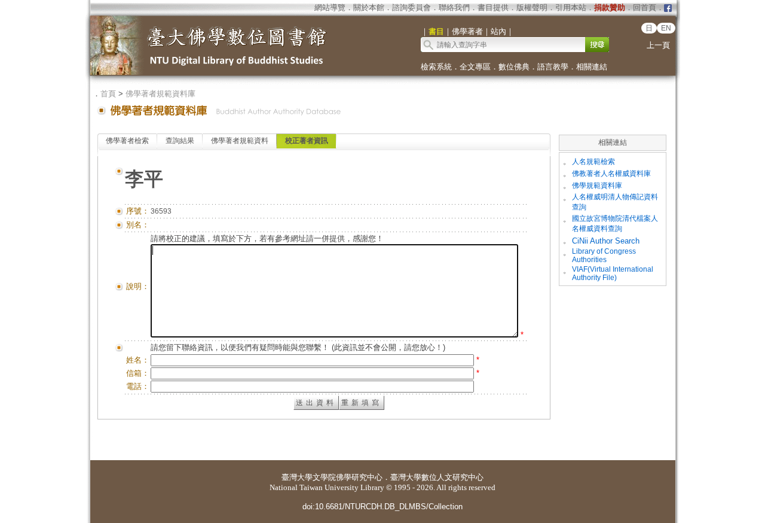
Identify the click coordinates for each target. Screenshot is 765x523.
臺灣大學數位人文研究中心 (437, 477)
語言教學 (552, 66)
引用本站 (570, 7)
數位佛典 (514, 66)
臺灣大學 (297, 477)
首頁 (108, 93)
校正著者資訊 (306, 140)
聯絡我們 (454, 7)
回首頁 (644, 7)
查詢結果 (180, 140)
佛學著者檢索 (127, 140)
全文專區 (475, 66)
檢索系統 (436, 66)
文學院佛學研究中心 (347, 477)
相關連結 (591, 66)
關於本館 (368, 7)
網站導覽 (329, 7)
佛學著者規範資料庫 (160, 93)
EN (666, 28)
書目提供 (493, 7)
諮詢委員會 (411, 7)
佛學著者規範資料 (239, 140)
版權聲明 (531, 7)
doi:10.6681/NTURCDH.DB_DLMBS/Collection (382, 506)
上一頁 (658, 45)
